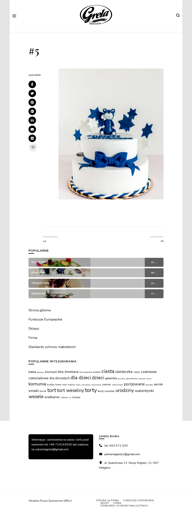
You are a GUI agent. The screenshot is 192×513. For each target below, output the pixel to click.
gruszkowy (132, 378)
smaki (33, 390)
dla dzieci (81, 377)
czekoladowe (38, 378)
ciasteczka (124, 371)
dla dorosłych (59, 378)
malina (71, 384)
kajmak (142, 378)
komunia (37, 384)
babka (32, 372)
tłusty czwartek (106, 391)
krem (58, 384)
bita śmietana (68, 371)
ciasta (107, 371)
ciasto (137, 372)
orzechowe (96, 384)
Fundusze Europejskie (45, 319)
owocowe (117, 384)
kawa (148, 378)
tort (51, 390)
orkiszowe (86, 384)
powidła (149, 384)
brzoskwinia (86, 372)
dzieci (98, 377)
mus (78, 384)
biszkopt (51, 372)
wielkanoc (52, 397)
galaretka (111, 378)
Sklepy (33, 328)
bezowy (40, 372)
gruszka (121, 378)
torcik (43, 391)
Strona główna (39, 310)
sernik (158, 384)
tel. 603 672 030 (116, 446)
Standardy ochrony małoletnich (52, 347)
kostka (51, 384)
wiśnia (64, 397)
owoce (106, 384)
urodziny (125, 390)
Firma (32, 337)
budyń (96, 372)
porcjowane (134, 384)
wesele (36, 396)
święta (76, 397)
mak (64, 384)
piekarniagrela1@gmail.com (122, 454)
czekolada (149, 371)
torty (91, 390)
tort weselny (70, 390)
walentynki (144, 390)
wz (70, 397)
